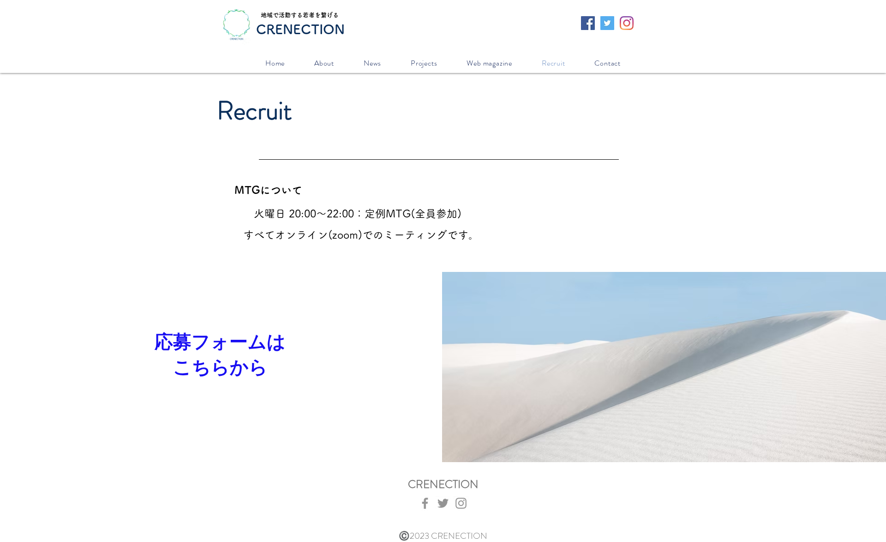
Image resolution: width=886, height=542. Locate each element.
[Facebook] (425, 503)
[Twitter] (443, 503)
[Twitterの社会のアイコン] (607, 23)
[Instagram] (627, 23)
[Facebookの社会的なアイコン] (588, 23)
